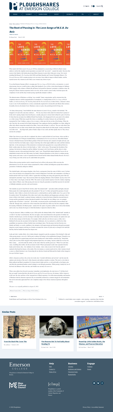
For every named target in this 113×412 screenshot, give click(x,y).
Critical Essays (13, 34)
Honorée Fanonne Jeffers (15, 290)
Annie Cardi (45, 347)
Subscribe (43, 14)
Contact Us (52, 369)
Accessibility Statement (97, 407)
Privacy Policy (86, 407)
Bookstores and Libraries (74, 369)
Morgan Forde (14, 37)
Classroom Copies (73, 372)
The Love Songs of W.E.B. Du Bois (30, 290)
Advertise (70, 366)
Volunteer (89, 366)
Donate (70, 14)
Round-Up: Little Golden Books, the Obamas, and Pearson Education (92, 342)
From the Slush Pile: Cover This (15, 341)
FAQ (50, 366)
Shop (56, 14)
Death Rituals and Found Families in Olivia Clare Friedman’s (28, 298)
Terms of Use (52, 372)
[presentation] (19, 327)
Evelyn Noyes (83, 347)
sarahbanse (7, 344)
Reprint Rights (72, 374)
